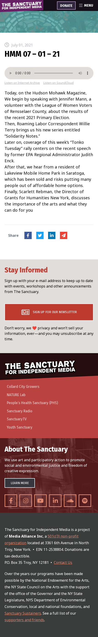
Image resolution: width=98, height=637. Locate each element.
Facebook (28, 235)
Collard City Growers (23, 386)
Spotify (85, 500)
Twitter (40, 235)
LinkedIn (51, 235)
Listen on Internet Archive (22, 83)
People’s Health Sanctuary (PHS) (32, 402)
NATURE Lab (16, 394)
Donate (66, 6)
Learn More (20, 483)
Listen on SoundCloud (58, 83)
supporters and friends (24, 619)
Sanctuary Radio (19, 411)
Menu (88, 5)
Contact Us (63, 562)
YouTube (40, 500)
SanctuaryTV (17, 419)
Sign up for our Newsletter (55, 312)
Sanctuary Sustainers (23, 613)
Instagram (25, 500)
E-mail (63, 235)
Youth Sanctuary (19, 427)
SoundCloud (70, 500)
